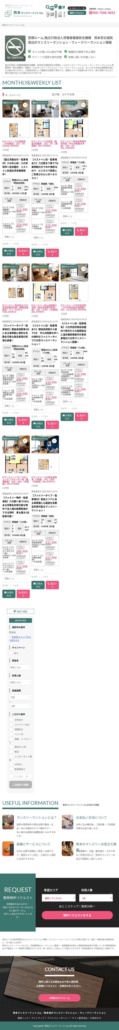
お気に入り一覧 (78, 8)
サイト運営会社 (80, 1018)
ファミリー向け (22, 724)
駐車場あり (20, 769)
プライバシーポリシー (58, 1018)
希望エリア (51, 890)
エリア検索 (48, 14)
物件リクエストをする (77, 915)
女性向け (19, 719)
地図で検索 (22, 611)
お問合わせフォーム (59, 997)
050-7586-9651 (103, 12)
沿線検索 (52, 14)
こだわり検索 (60, 14)
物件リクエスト (77, 12)
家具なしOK (20, 746)
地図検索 (56, 14)
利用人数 (87, 890)
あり (16, 653)
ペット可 (19, 734)
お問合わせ (10, 252)
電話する (24, 252)
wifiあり (18, 764)
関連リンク (23, 1018)
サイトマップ (38, 1018)
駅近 (17, 751)
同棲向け (19, 729)
